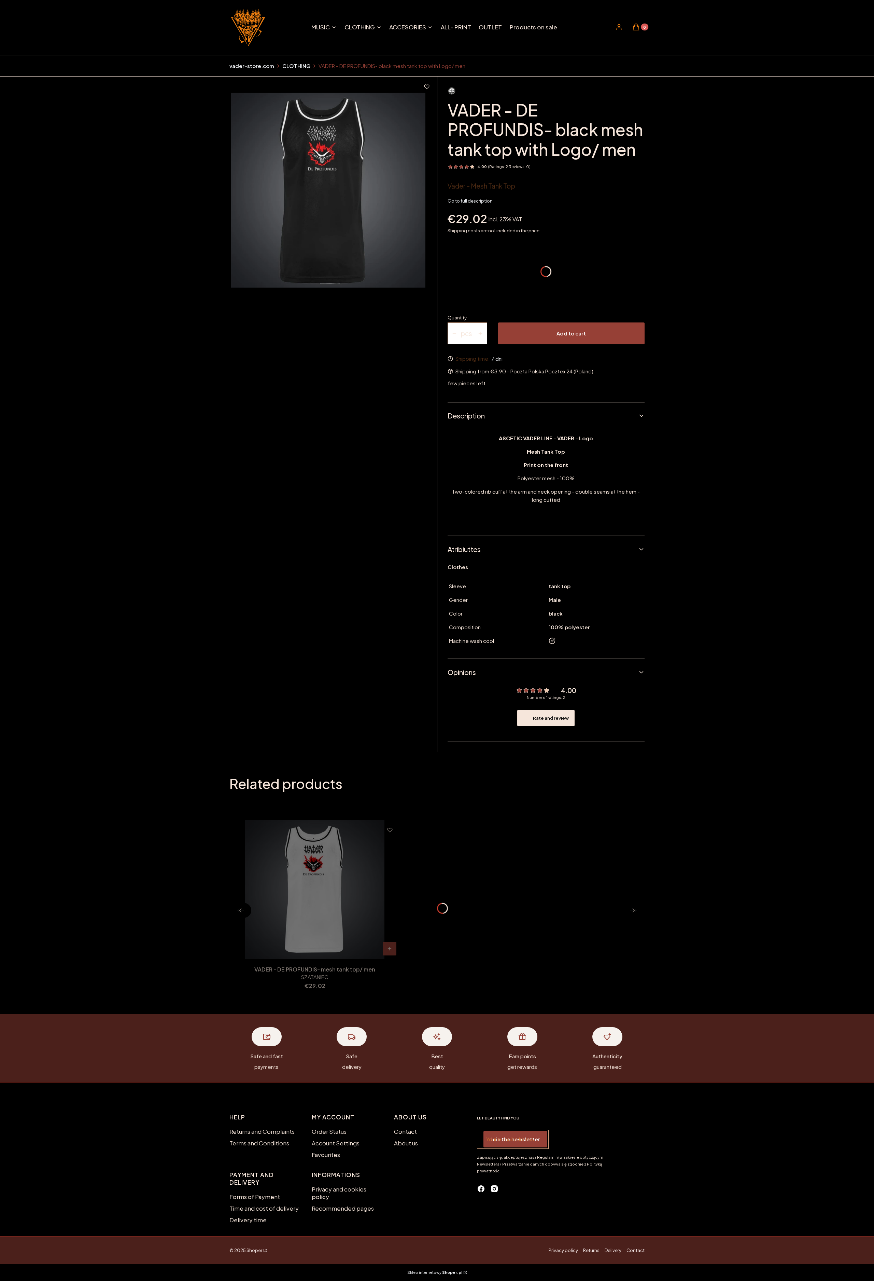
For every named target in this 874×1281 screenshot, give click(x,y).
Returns (591, 1250)
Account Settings (336, 1143)
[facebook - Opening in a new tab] (481, 1189)
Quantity (457, 317)
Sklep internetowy (434, 1272)
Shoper (254, 1250)
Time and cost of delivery (264, 1208)
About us (406, 1143)
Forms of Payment (254, 1196)
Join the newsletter (515, 1139)
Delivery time (248, 1220)
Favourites (326, 1154)
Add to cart (571, 333)
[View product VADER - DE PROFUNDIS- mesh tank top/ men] (389, 948)
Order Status (329, 1131)
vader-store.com (251, 66)
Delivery (613, 1250)
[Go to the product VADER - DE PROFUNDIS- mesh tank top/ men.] (314, 889)
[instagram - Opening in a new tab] (494, 1189)
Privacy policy (563, 1250)
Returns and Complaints (262, 1131)
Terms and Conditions (259, 1143)
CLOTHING (296, 66)
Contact (405, 1131)
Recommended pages (343, 1208)
